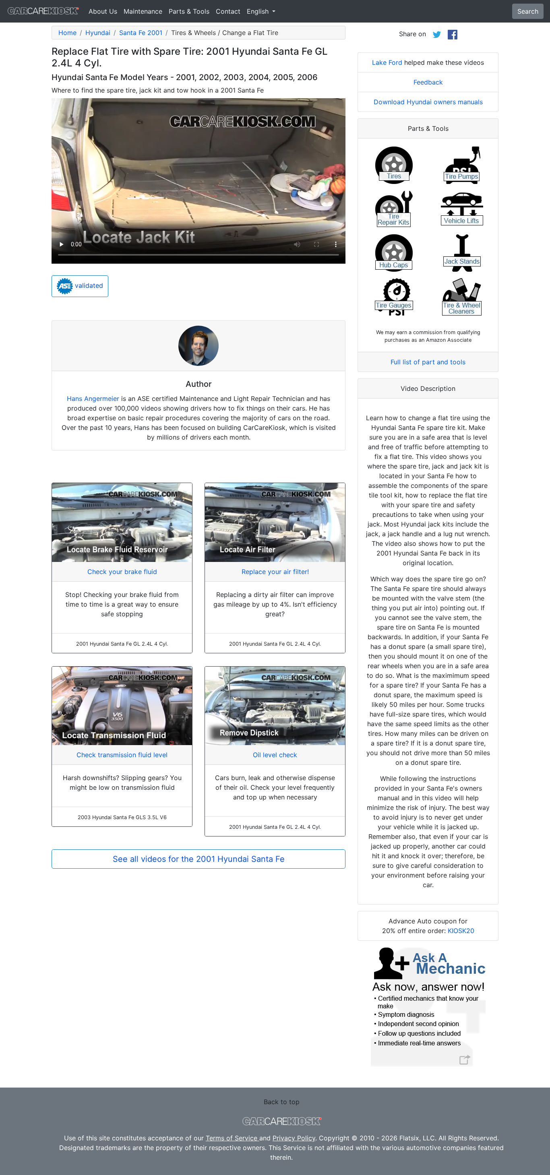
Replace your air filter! (275, 572)
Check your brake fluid (122, 572)
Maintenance (143, 11)
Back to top (282, 1102)
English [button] (259, 11)
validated (88, 286)
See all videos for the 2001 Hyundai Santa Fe (199, 859)
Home (67, 33)
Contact (228, 11)
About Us (103, 11)
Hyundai (97, 33)
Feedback (428, 82)
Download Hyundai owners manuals (428, 102)
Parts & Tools (189, 11)
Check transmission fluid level (122, 755)
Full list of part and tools (428, 362)
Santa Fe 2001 (140, 33)
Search (527, 11)
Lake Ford (387, 62)
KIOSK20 (461, 931)
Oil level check (275, 755)
